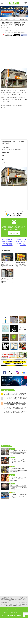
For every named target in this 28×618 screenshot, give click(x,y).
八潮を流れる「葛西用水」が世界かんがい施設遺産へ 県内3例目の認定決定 (15, 411)
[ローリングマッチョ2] (14, 386)
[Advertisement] (14, 53)
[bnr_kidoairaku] (14, 332)
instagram (17, 372)
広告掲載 (22, 612)
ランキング (25, 3)
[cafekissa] (5, 323)
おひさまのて (4, 30)
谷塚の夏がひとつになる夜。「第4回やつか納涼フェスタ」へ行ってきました (18, 461)
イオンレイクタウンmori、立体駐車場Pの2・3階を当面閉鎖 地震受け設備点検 (15, 393)
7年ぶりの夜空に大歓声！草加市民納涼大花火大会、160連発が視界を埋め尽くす (18, 487)
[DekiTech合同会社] (5, 340)
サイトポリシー (7, 609)
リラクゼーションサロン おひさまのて (9, 32)
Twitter (16, 35)
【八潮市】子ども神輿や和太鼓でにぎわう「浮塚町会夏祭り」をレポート (18, 496)
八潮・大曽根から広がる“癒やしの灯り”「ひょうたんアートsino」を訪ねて (18, 478)
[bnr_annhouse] (22, 340)
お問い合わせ (14, 612)
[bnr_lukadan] (22, 332)
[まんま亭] (5, 349)
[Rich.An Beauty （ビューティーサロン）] (5, 332)
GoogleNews (23, 372)
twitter (10, 372)
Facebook (24, 35)
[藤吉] (22, 349)
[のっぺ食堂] (14, 323)
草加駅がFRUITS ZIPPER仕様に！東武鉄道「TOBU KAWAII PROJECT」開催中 (15, 403)
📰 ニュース (7, 19)
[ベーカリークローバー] (14, 340)
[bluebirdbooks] (14, 349)
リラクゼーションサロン (13, 30)
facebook (4, 372)
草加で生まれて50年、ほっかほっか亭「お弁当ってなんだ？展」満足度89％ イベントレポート (18, 453)
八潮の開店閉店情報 (21, 32)
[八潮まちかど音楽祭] (14, 11)
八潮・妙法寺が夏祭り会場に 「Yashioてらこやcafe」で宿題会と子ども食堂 (18, 470)
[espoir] (22, 323)
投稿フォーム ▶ (14, 233)
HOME (2, 19)
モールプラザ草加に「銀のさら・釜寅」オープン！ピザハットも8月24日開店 (15, 407)
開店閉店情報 (14, 19)
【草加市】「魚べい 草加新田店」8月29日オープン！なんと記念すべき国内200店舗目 (15, 398)
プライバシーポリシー (19, 609)
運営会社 (5, 612)
